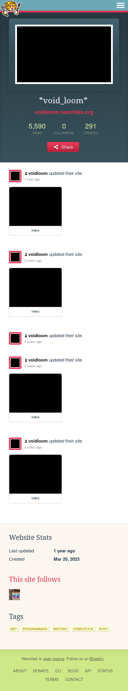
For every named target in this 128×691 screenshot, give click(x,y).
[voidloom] (15, 176)
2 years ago (33, 260)
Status (105, 670)
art (13, 629)
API (88, 670)
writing (60, 629)
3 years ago (33, 341)
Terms (52, 679)
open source (53, 658)
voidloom (38, 173)
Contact (74, 679)
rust (103, 629)
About (19, 670)
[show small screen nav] (120, 5)
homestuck (83, 629)
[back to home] (11, 8)
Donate (41, 670)
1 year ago (32, 179)
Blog (73, 670)
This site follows (34, 579)
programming (35, 629)
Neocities (30, 658)
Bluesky (97, 658)
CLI (58, 670)
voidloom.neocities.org (64, 112)
